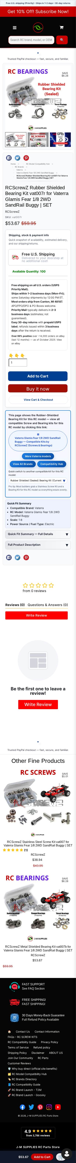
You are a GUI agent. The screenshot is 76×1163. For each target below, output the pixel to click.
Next (66, 139)
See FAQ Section (33, 988)
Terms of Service (18, 1047)
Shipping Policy (17, 1052)
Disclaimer (38, 1052)
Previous (10, 139)
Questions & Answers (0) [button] (48, 605)
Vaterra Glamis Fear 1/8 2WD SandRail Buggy (35, 173)
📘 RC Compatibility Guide (24, 1084)
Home (13, 164)
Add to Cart (42, 1157)
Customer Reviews (19, 1063)
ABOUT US (56, 1052)
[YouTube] (58, 1107)
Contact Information (47, 1031)
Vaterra (19, 170)
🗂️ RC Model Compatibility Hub (27, 1074)
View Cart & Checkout (38, 399)
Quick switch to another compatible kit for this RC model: (35, 473)
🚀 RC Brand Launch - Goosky (27, 1095)
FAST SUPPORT (33, 984)
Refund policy (41, 1047)
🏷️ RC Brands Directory (22, 1079)
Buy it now (37, 389)
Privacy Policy (49, 1042)
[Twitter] (31, 1107)
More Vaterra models (38, 456)
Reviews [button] (15, 605)
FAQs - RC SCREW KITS (22, 1036)
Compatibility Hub (51, 464)
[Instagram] (49, 1107)
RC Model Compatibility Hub (38, 164)
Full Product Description (24, 544)
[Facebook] (22, 1107)
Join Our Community (20, 1058)
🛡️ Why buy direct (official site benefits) (32, 1068)
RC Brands (19, 167)
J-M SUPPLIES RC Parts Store (42, 1115)
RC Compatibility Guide (22, 1042)
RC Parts (43, 1058)
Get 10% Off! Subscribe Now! (38, 11)
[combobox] (31, 40)
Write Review (36, 615)
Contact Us (23, 1031)
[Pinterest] (40, 1107)
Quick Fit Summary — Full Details (30, 534)
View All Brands (23, 464)
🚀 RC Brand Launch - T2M (25, 1089)
